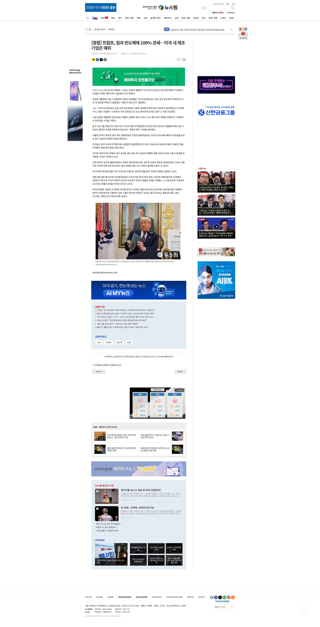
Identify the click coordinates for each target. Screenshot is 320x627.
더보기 (232, 29)
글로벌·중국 (155, 17)
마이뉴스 (231, 12)
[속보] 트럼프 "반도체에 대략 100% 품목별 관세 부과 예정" (122, 320)
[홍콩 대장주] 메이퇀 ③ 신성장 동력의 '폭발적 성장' (121, 449)
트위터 (101, 59)
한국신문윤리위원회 (222, 601)
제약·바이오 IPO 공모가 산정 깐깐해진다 (187, 29)
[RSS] (233, 597)
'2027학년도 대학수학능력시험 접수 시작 (110, 561)
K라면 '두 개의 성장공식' (106, 527)
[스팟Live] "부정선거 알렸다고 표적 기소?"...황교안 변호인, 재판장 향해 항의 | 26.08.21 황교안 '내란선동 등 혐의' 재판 (214, 211)
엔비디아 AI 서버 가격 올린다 (108, 523)
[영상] (216, 181)
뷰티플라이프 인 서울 (138, 548)
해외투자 (168, 17)
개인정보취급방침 (124, 597)
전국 (204, 17)
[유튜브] (212, 597)
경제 (138, 17)
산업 (176, 17)
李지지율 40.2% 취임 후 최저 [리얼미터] (141, 490)
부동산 (196, 17)
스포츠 (223, 17)
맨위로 (179, 372)
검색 (232, 7)
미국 (99, 342)
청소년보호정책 (141, 597)
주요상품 (99, 597)
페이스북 (97, 59)
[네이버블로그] (224, 597)
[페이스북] (216, 597)
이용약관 (190, 597)
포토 (113, 17)
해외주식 (218, 12)
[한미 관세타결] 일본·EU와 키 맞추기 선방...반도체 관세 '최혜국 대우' (125, 313)
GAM (231, 17)
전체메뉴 (87, 18)
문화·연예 (213, 17)
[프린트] (184, 59)
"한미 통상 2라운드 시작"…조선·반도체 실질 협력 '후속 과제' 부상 (125, 316)
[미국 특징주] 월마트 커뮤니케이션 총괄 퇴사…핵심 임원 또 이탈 (121, 436)
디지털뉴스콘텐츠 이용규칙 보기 (107, 364)
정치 (120, 17)
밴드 (105, 59)
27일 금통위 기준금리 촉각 (107, 530)
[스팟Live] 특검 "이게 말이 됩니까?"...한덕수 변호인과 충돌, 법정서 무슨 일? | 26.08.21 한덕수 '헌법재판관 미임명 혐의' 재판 (216, 188)
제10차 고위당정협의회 (174, 548)
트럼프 (109, 342)
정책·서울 (129, 17)
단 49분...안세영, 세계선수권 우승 (137, 507)
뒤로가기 (99, 372)
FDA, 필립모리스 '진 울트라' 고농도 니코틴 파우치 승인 (155, 436)
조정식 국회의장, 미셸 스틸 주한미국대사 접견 (174, 560)
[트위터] (220, 597)
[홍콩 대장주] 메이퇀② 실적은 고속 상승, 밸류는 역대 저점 (155, 449)
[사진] (106, 495)
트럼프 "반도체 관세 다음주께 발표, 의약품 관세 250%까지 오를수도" (126, 310)
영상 (102, 17)
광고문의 (201, 597)
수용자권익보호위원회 (174, 597)
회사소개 (88, 597)
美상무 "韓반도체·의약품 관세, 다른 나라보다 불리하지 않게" (123, 327)
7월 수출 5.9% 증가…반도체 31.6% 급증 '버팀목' (118, 323)
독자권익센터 (157, 597)
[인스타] (228, 597)
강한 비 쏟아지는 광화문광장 (138, 560)
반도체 (119, 342)
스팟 (202, 168)
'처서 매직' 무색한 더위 (156, 548)
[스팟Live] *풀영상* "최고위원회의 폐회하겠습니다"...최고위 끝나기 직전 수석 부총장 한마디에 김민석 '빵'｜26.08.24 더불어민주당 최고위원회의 (216, 234)
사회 (145, 17)
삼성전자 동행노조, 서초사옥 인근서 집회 (156, 560)
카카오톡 (93, 59)
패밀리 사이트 (220, 607)
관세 (129, 342)
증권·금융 (186, 17)
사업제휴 (110, 597)
